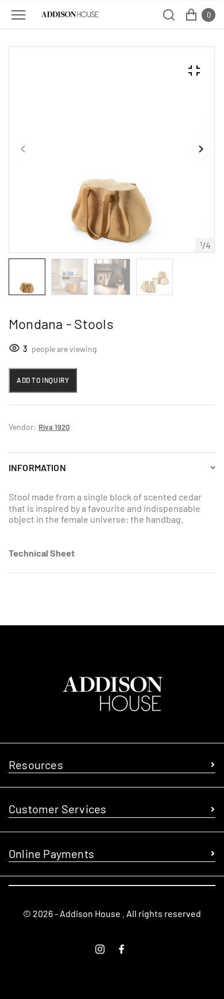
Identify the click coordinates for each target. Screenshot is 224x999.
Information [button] (37, 467)
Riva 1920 (53, 427)
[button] (23, 149)
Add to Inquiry (43, 380)
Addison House (90, 913)
